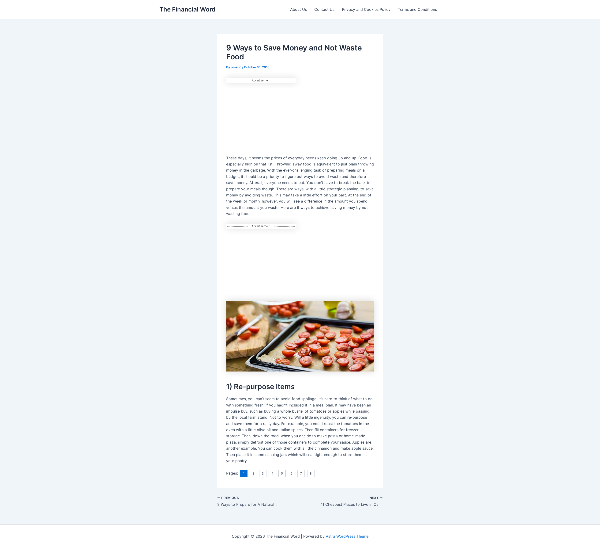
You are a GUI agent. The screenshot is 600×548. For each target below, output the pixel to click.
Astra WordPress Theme (347, 536)
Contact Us (324, 9)
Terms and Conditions (417, 9)
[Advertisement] (300, 116)
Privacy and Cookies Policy (366, 9)
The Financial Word (187, 9)
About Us (298, 9)
